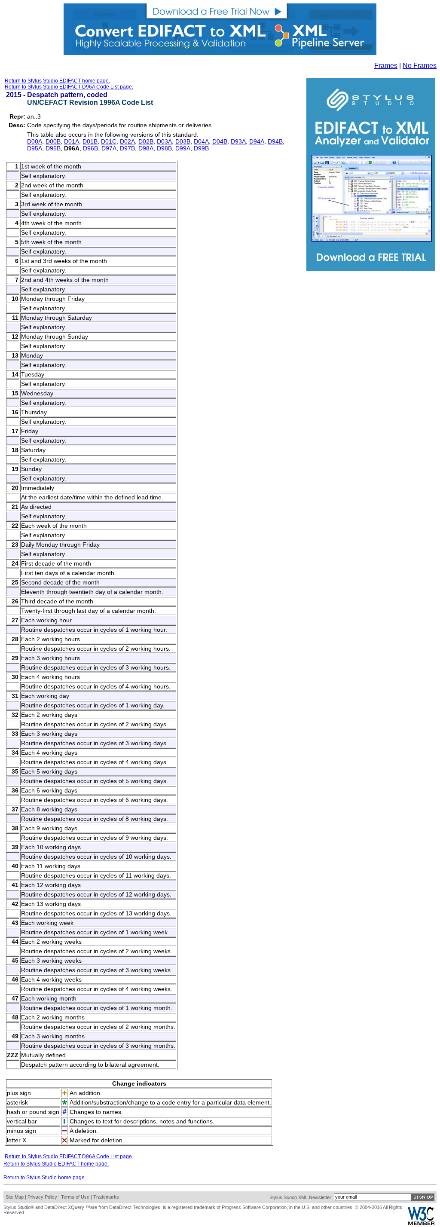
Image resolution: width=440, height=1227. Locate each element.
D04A (201, 141)
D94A (256, 141)
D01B (90, 141)
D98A (145, 148)
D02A (127, 141)
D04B (219, 141)
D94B (275, 141)
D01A (71, 141)
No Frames (420, 65)
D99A (182, 148)
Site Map (15, 1196)
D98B (164, 148)
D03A (164, 141)
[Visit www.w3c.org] (421, 1223)
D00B (53, 141)
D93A (238, 141)
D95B (53, 148)
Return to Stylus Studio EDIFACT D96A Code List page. (69, 87)
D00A (34, 141)
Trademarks (106, 1196)
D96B (90, 148)
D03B (182, 141)
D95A (34, 148)
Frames (385, 65)
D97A (108, 148)
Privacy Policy (42, 1196)
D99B (201, 148)
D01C (108, 141)
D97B (127, 148)
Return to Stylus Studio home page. (44, 1178)
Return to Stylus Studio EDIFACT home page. (57, 81)
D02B (145, 141)
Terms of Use (75, 1196)
